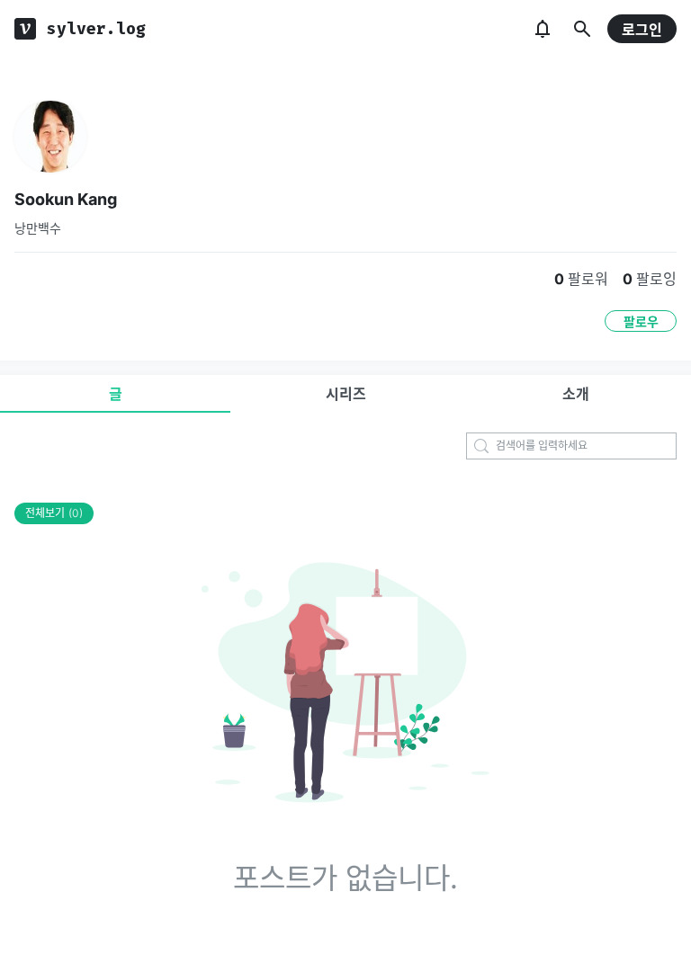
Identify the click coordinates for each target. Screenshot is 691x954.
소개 (575, 394)
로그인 (642, 30)
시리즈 (346, 394)
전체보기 (54, 513)
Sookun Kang (65, 199)
